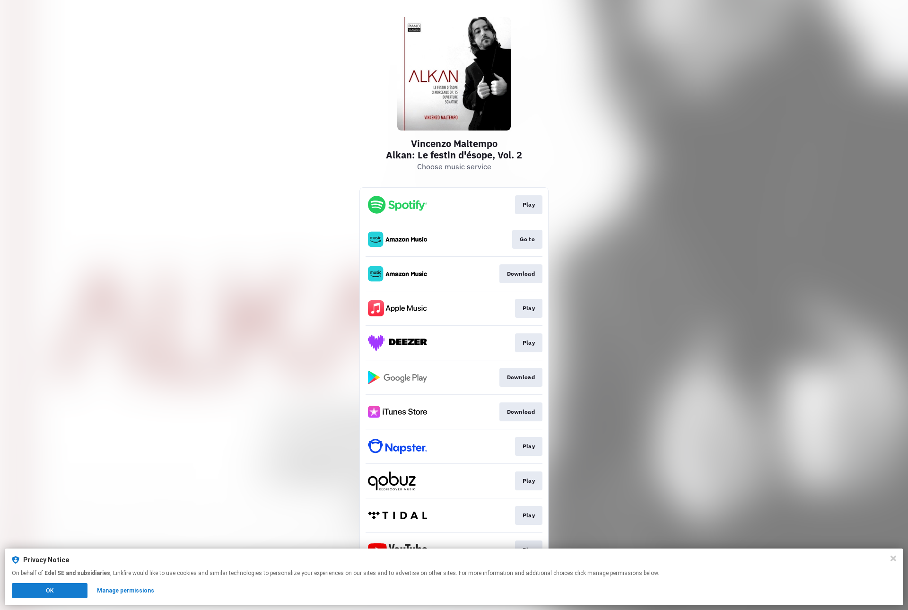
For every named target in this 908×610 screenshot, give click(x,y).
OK (49, 590)
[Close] (893, 558)
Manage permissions (125, 590)
